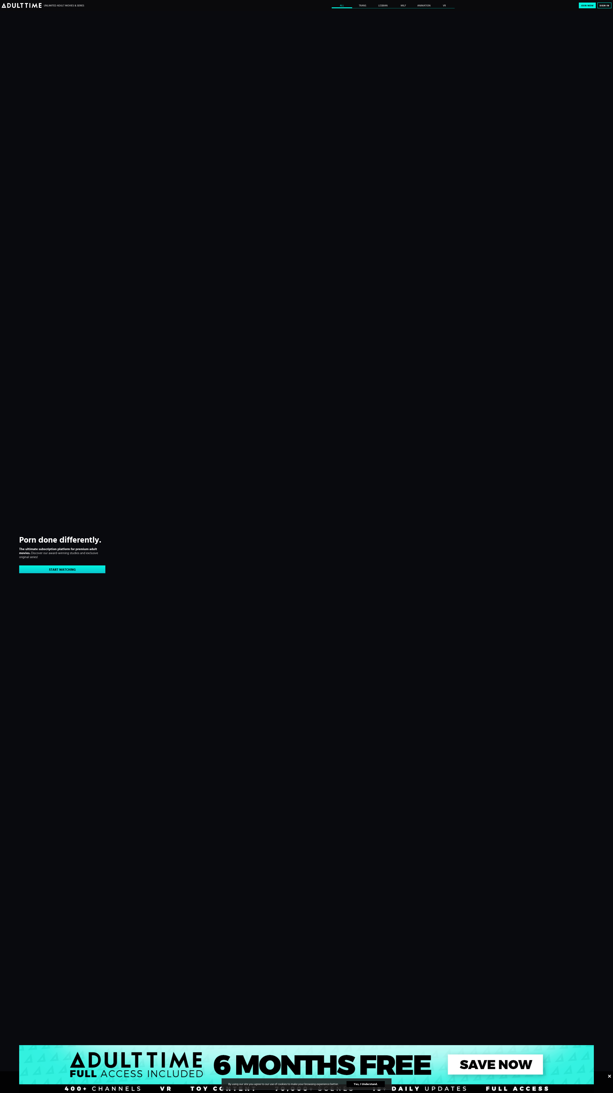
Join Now (587, 5)
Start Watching (62, 569)
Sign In (604, 5)
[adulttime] (22, 5)
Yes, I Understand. (366, 1084)
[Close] (609, 1076)
